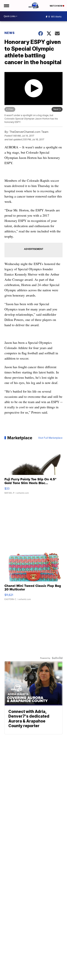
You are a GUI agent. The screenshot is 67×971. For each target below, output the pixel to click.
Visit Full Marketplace (50, 437)
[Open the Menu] (6, 5)
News (9, 33)
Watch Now (56, 6)
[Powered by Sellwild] (57, 658)
